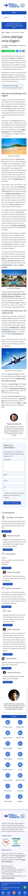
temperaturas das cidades (12, 193)
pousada (4, 294)
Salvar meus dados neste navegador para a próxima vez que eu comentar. (13, 495)
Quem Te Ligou (20, 855)
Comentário (7, 459)
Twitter (19, 403)
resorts (10, 294)
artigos (7, 32)
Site (4, 487)
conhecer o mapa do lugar (18, 225)
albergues (18, 296)
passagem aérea (14, 327)
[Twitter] (20, 51)
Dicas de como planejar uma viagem (13, 87)
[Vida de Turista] (14, 5)
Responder (6, 531)
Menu (14, 12)
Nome (5, 474)
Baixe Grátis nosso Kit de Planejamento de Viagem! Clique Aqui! (14, 25)
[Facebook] (17, 51)
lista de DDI (9, 861)
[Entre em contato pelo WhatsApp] (25, 887)
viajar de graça (19, 179)
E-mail (5, 481)
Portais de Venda (6, 265)
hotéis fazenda (17, 294)
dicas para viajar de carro (9, 331)
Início (3, 32)
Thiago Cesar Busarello (10, 45)
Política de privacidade (8, 878)
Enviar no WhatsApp (9, 51)
